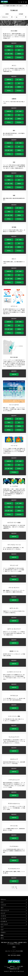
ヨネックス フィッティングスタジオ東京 (14, 951)
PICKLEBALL (19, 57)
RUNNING (19, 53)
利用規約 (8, 967)
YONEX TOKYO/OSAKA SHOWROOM (14, 955)
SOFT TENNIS (19, 46)
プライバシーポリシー (17, 967)
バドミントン (5, 17)
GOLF (19, 50)
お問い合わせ (12, 966)
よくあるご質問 (20, 966)
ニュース (5, 966)
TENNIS (8, 50)
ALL (16, 17)
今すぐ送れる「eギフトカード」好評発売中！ (13, 5)
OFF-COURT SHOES (9, 53)
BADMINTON (9, 46)
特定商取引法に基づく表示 (14, 968)
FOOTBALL (9, 57)
